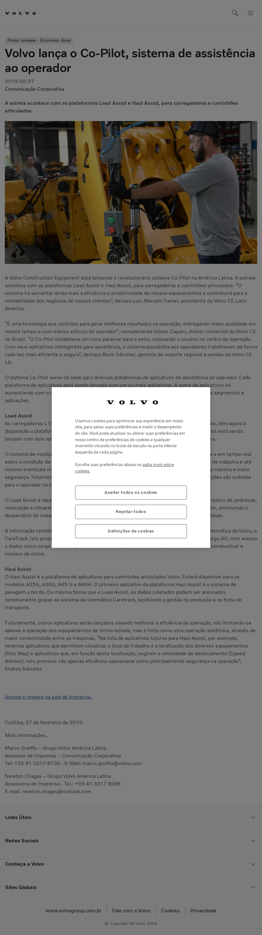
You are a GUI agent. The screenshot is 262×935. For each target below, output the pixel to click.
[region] (131, 467)
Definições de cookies (131, 531)
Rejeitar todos (131, 511)
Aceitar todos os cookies (131, 492)
